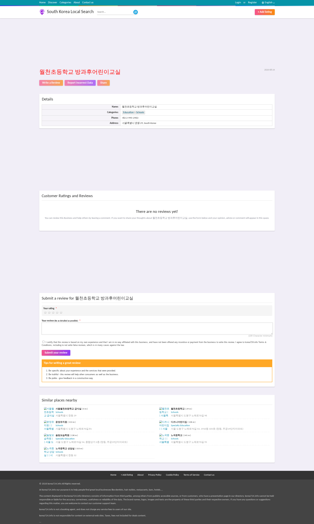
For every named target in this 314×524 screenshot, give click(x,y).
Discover (52, 2)
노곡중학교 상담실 (65, 448)
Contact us (87, 2)
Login (238, 2)
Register (252, 2)
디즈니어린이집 (179, 422)
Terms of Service (191, 475)
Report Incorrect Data (80, 82)
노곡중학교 (177, 435)
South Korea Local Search (70, 12)
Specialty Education (180, 425)
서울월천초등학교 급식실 (69, 409)
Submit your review (56, 352)
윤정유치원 (62, 422)
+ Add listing (265, 12)
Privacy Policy (154, 475)
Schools (140, 112)
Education (128, 112)
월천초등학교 (178, 409)
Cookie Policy (172, 475)
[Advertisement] (137, 44)
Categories (65, 2)
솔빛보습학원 (63, 435)
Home (42, 2)
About (77, 2)
